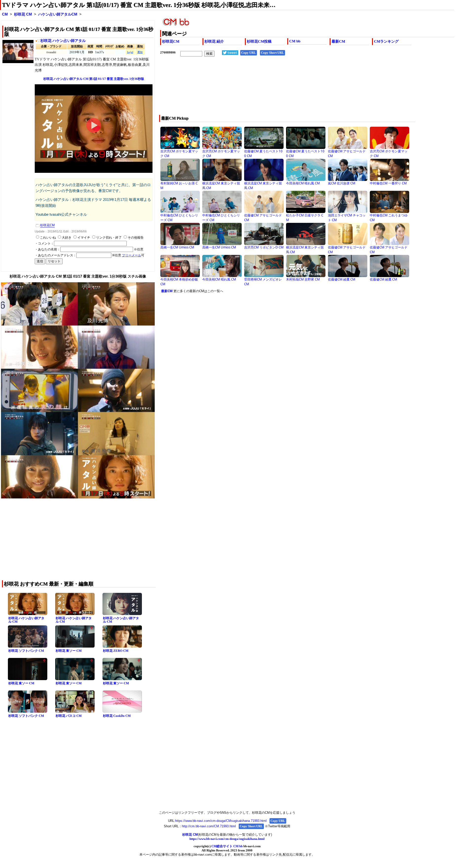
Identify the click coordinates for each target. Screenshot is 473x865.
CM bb (294, 41)
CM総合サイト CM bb (227, 846)
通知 (140, 52)
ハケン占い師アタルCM (57, 14)
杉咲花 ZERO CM (115, 651)
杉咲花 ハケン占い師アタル (63, 41)
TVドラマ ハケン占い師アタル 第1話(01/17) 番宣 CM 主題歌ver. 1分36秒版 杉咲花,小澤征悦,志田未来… (138, 5)
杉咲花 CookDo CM (117, 716)
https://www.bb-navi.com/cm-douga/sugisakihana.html (227, 839)
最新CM (338, 41)
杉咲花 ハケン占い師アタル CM (26, 620)
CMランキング (386, 41)
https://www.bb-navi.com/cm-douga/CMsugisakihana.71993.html (221, 821)
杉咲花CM (170, 41)
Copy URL (248, 52)
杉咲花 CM (23, 14)
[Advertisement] (277, 89)
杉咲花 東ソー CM (69, 651)
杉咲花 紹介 (214, 41)
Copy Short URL (272, 52)
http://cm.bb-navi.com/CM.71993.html (209, 826)
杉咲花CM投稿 (259, 41)
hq (128, 52)
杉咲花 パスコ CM (69, 716)
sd (132, 52)
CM (5, 14)
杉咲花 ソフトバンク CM (26, 651)
